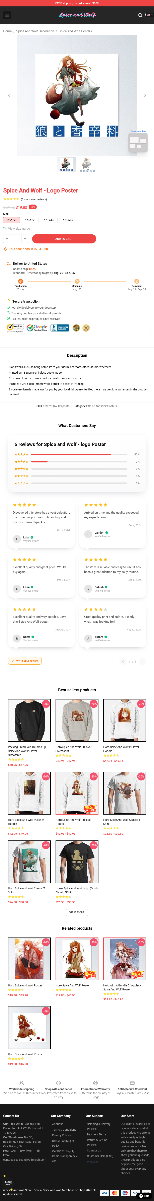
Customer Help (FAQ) (100, 1156)
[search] (140, 15)
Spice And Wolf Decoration (35, 31)
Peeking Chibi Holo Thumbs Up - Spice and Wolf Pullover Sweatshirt (27, 751)
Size (6, 213)
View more (77, 912)
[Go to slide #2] (87, 164)
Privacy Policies (61, 1135)
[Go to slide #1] (66, 164)
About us (57, 1124)
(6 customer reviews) (34, 199)
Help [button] (146, 1196)
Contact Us (94, 1150)
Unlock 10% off (8, 1183)
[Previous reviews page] (123, 661)
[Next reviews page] (142, 661)
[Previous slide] (9, 95)
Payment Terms (96, 1134)
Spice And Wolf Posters (75, 31)
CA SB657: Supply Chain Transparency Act (64, 1156)
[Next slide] (144, 95)
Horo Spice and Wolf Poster (25, 985)
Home (7, 31)
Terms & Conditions (64, 1129)
